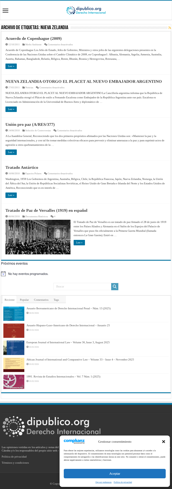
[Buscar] (114, 286)
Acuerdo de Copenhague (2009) (33, 38)
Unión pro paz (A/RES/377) (30, 124)
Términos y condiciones (15, 462)
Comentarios (41, 299)
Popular (24, 299)
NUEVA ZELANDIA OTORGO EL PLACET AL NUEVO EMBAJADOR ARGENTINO (83, 81)
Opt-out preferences (103, 482)
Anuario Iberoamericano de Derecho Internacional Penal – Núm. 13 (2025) (68, 308)
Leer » (11, 66)
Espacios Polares (33, 173)
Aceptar (114, 473)
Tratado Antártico (21, 167)
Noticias (29, 87)
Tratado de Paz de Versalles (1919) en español (46, 210)
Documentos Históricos (36, 216)
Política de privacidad (123, 482)
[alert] (86, 273)
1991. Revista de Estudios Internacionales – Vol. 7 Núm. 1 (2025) (63, 376)
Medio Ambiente (33, 44)
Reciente (10, 299)
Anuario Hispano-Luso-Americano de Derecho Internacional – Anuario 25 (68, 325)
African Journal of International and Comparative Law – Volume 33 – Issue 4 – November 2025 (80, 359)
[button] (164, 442)
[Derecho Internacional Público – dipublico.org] (86, 10)
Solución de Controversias (38, 130)
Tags (56, 299)
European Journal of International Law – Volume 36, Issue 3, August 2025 (68, 342)
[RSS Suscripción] (169, 28)
